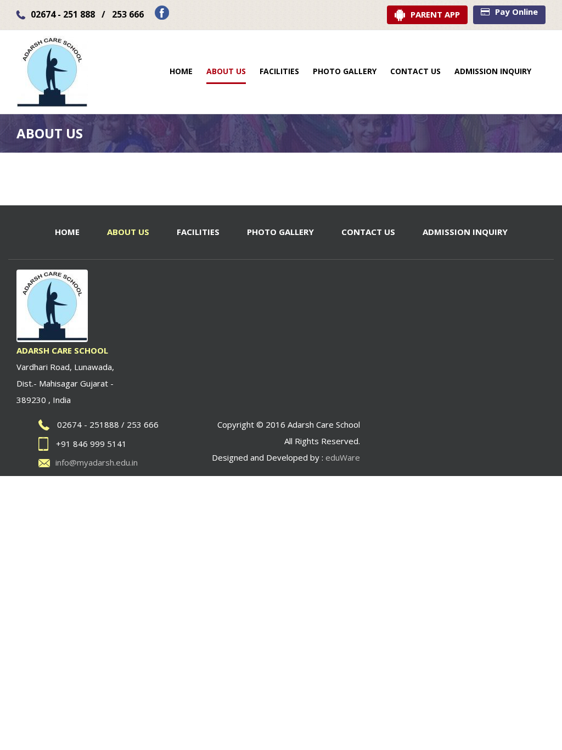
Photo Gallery (280, 231)
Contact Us (368, 231)
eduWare (342, 457)
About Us (128, 231)
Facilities (198, 231)
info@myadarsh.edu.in (96, 462)
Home (67, 231)
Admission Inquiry (465, 231)
